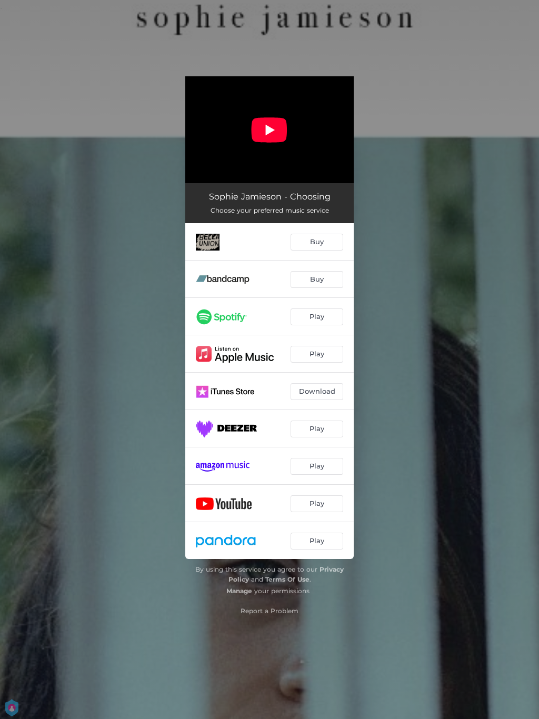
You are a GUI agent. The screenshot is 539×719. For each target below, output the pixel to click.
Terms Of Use (287, 579)
